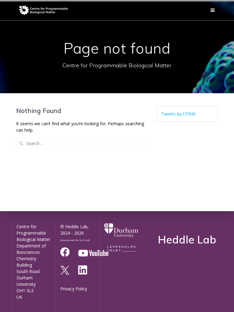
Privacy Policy (73, 289)
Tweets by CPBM (178, 114)
